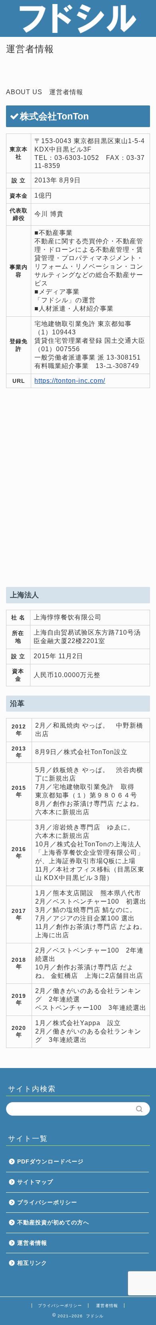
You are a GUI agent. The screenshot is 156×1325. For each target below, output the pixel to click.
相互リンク (32, 1263)
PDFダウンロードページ (50, 1162)
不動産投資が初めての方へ (53, 1223)
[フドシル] (78, 30)
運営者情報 (32, 1243)
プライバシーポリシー (47, 1203)
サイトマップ (35, 1182)
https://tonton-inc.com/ (69, 380)
